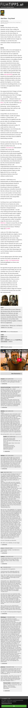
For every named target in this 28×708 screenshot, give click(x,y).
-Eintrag (4, 336)
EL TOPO (8, 228)
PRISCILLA (3, 223)
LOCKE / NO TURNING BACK (12, 260)
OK (14, 706)
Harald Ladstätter (8, 347)
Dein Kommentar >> (16, 373)
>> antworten (4, 383)
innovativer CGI (10, 147)
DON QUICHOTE (8, 74)
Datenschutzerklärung (6, 703)
